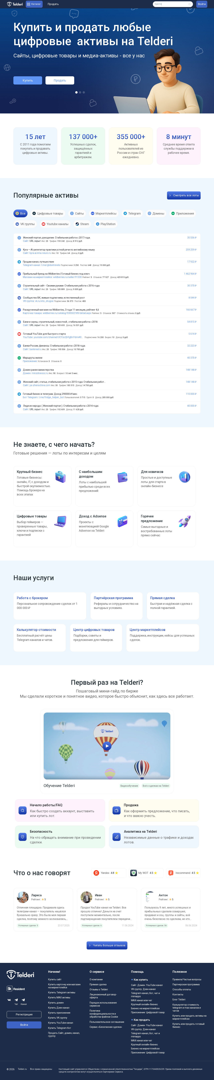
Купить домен (56, 1002)
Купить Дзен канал (58, 1007)
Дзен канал (149, 989)
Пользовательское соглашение (107, 1022)
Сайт (133, 985)
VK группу (136, 989)
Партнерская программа (186, 984)
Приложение (138, 1012)
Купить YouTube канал (60, 1022)
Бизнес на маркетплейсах (145, 1008)
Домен (141, 985)
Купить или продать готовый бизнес (188, 1025)
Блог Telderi (179, 999)
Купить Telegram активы (61, 992)
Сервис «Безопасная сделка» (106, 1027)
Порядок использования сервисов (103, 1004)
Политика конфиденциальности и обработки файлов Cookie (104, 1013)
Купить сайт (55, 979)
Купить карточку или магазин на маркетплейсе (64, 986)
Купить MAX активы (59, 997)
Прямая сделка (98, 984)
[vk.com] (9, 999)
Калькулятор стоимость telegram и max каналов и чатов (187, 1007)
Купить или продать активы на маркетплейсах (189, 1017)
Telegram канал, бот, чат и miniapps (145, 995)
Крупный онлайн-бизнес (144, 1004)
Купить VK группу (57, 1017)
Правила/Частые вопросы (187, 979)
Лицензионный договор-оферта (103, 996)
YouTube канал (154, 985)
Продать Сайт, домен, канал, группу (64, 1034)
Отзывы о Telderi (99, 989)
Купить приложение (59, 1012)
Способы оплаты (182, 989)
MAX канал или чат (141, 1000)
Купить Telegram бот (59, 1028)
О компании (96, 979)
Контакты (178, 994)
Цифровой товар (155, 1012)
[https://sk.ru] (16, 990)
